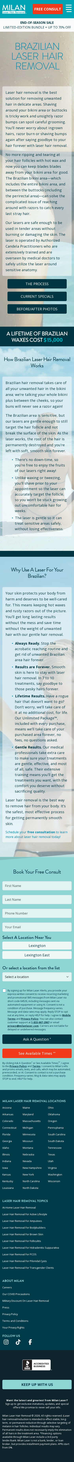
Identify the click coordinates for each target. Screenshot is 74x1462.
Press (5, 1307)
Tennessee (55, 1148)
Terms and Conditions (15, 1321)
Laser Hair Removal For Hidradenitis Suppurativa (30, 1247)
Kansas (6, 1174)
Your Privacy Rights (13, 1327)
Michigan (28, 1127)
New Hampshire (32, 1168)
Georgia (7, 1141)
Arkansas (7, 1114)
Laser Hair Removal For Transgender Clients (28, 1267)
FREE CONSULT (47, 9)
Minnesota (29, 1134)
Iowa (5, 1168)
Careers (7, 1287)
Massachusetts (32, 1121)
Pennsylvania (56, 1127)
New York (28, 1174)
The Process (37, 283)
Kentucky (7, 1181)
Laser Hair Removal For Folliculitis (21, 1241)
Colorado (7, 1121)
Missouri (28, 1141)
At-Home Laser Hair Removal (19, 1207)
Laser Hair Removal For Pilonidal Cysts (24, 1261)
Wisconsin (54, 1181)
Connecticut (9, 1127)
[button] (68, 8)
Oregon (52, 1121)
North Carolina (31, 1181)
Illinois (6, 1154)
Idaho (5, 1148)
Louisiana (8, 1188)
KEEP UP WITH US (37, 1384)
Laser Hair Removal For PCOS (19, 1254)
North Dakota (30, 1188)
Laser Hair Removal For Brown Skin (22, 1234)
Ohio (51, 1107)
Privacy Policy (29, 1018)
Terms (36, 1066)
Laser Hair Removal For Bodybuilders (24, 1227)
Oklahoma (54, 1114)
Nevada (27, 1161)
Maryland (28, 1114)
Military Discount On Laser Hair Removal (25, 1301)
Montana (28, 1148)
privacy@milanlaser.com (23, 1026)
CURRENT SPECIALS (37, 296)
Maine (26, 1107)
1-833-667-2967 (40, 1022)
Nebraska (28, 1154)
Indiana (6, 1161)
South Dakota (56, 1141)
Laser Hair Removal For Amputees (22, 1221)
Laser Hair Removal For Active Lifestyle (24, 1214)
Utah (50, 1161)
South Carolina (56, 1134)
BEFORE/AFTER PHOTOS (37, 309)
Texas (51, 1154)
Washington (55, 1174)
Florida (6, 1134)
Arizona (6, 1107)
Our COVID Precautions (16, 1294)
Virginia (52, 1168)
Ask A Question (37, 1039)
